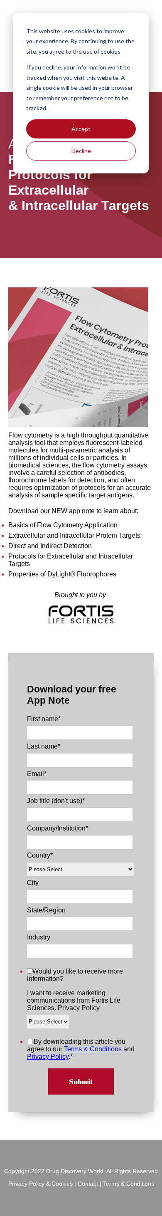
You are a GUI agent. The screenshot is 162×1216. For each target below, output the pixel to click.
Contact (88, 1184)
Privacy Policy (48, 1056)
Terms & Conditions (93, 1049)
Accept (81, 128)
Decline (81, 150)
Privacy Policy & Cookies (41, 1184)
